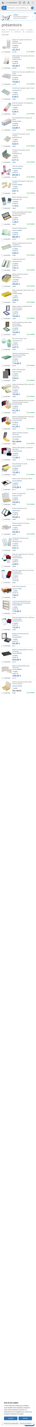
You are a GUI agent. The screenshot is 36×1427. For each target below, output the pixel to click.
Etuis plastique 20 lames (19, 464)
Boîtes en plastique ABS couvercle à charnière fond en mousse (23, 401)
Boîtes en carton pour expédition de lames (23, 72)
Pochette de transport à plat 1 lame (23, 88)
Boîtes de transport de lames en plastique (22, 40)
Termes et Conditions (25, 1423)
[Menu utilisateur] (28, 2)
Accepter (11, 1418)
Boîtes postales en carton (20, 197)
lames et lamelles (26, 30)
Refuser (25, 1418)
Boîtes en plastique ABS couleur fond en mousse (22, 682)
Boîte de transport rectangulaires (22, 103)
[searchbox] (18, 7)
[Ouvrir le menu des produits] (4, 8)
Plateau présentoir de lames (21, 523)
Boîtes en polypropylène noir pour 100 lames (22, 650)
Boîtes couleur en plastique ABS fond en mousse (22, 307)
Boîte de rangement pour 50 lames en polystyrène (23, 571)
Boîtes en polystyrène (19, 493)
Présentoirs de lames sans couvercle (20, 539)
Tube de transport (17, 166)
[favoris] (19, 2)
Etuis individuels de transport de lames (22, 118)
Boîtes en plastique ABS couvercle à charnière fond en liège (23, 417)
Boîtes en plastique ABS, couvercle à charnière (23, 385)
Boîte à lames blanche (19, 586)
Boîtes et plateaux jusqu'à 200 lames (20, 275)
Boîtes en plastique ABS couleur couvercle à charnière (22, 213)
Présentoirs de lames (18, 259)
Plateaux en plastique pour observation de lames (20, 354)
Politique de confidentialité (11, 1423)
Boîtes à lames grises (18, 369)
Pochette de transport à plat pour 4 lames (22, 182)
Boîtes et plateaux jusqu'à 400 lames (20, 433)
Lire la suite (5, 34)
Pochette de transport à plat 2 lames (21, 151)
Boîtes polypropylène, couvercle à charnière (22, 448)
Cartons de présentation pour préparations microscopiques (21, 602)
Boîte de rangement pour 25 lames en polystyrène (23, 555)
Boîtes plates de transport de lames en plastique (23, 56)
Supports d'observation (19, 228)
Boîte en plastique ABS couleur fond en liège (23, 291)
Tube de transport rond (19, 338)
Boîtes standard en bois (19, 508)
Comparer (7, 52)
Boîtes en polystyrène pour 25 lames (20, 634)
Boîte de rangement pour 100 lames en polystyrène (23, 618)
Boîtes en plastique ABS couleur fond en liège (22, 323)
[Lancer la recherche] (32, 8)
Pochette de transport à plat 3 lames (21, 135)
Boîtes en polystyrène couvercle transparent (22, 244)
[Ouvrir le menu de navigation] (33, 3)
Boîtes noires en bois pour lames (22, 478)
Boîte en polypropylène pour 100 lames (21, 666)
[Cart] (24, 2)
